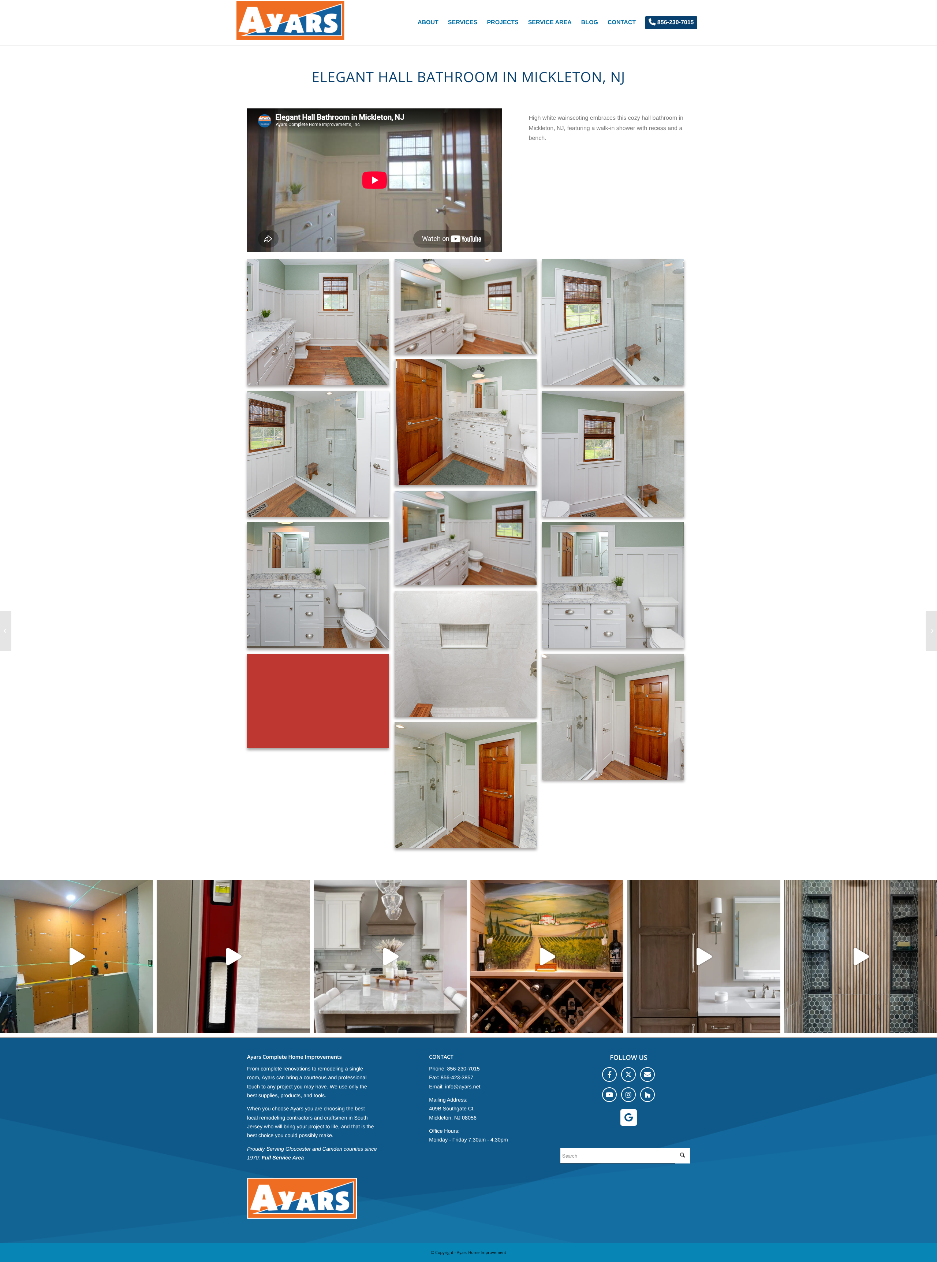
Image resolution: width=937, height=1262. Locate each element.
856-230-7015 (463, 1069)
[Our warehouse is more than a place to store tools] (390, 956)
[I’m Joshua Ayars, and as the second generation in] (546, 956)
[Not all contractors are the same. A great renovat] (703, 956)
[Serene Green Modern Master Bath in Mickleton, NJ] (931, 631)
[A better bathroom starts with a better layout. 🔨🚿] (76, 956)
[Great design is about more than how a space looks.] (860, 956)
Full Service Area (283, 1158)
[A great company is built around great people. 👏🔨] (233, 956)
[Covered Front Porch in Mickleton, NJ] (5, 631)
